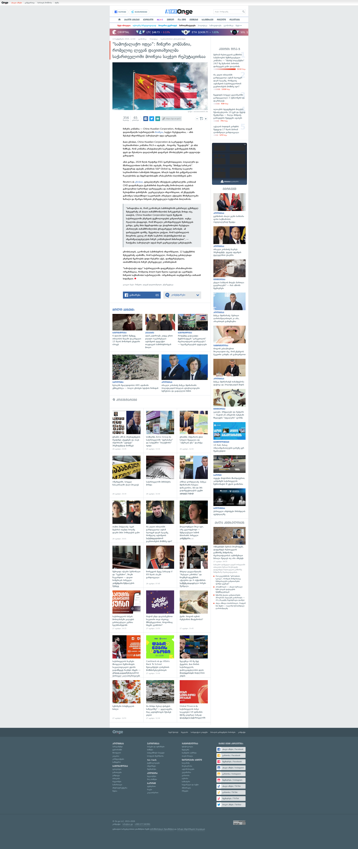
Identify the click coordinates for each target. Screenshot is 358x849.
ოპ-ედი (182, 20)
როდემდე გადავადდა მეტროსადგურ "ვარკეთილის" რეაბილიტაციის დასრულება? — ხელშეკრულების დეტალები (194, 330)
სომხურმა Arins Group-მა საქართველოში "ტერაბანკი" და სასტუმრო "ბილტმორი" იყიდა (160, 430)
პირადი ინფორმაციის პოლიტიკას (191, 829)
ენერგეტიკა (168, 284)
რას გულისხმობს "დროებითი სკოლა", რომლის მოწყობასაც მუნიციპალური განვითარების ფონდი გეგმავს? (228, 580)
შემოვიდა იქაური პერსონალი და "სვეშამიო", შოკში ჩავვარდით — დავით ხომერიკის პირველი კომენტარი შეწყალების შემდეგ (126, 565)
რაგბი (149, 789)
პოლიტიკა (202, 25)
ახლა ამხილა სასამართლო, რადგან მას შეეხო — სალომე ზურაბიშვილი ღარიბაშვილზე (231, 605)
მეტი (238, 25)
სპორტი (151, 783)
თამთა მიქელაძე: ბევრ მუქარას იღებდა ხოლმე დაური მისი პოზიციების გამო (126, 520)
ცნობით (139, 182)
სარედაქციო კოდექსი (199, 732)
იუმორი (185, 778)
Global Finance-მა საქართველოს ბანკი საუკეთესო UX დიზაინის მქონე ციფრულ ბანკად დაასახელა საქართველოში (194, 699)
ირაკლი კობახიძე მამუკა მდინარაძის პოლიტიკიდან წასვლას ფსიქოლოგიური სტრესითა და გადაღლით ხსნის (186, 373)
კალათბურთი (152, 793)
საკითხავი (207, 20)
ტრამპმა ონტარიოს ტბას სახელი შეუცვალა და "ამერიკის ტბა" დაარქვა (194, 430)
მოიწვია (159, 132)
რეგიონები (116, 782)
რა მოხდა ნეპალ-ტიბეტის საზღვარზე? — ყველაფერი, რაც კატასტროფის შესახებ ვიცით (160, 699)
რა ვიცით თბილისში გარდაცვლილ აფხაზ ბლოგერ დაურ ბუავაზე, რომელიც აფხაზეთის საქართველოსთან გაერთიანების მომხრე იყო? (160, 520)
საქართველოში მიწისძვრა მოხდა (160, 475)
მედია (114, 791)
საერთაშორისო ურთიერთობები (173, 39)
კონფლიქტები (118, 759)
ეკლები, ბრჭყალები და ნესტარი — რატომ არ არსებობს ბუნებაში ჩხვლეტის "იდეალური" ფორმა (229, 404)
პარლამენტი (117, 747)
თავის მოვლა (187, 756)
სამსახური (186, 782)
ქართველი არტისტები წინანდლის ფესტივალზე (229, 502)
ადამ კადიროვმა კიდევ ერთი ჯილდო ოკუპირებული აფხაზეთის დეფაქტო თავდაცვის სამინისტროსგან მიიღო (161, 331)
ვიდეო (170, 20)
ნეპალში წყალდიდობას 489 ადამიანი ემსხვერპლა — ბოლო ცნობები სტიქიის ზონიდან (137, 372)
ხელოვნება (151, 776)
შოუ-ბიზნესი (152, 779)
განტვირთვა (30, 3)
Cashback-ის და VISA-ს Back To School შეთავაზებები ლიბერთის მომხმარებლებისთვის (160, 654)
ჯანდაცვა (116, 775)
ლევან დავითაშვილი (152, 284)
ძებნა (57, 3)
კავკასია (115, 756)
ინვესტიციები (140, 12)
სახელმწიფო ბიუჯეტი (155, 753)
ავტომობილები (188, 769)
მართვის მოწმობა (44, 3)
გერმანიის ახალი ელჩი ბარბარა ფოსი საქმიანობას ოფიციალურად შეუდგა (229, 208)
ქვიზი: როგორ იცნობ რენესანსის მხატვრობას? (194, 610)
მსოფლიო (116, 753)
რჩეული (221, 20)
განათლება (117, 772)
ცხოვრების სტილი (192, 760)
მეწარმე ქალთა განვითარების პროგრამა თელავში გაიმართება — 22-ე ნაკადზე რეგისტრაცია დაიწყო (230, 597)
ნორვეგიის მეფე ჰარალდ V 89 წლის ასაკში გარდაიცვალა (160, 565)
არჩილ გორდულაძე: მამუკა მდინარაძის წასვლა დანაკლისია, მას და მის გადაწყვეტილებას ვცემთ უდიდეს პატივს (194, 475)
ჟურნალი (148, 20)
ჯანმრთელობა (190, 743)
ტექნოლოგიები (153, 763)
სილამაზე (185, 763)
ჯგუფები (122, 12)
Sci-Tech (151, 760)
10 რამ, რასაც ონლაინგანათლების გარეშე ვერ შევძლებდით (229, 437)
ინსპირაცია (186, 788)
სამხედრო (116, 762)
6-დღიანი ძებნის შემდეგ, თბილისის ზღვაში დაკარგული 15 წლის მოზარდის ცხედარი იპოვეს (128, 330)
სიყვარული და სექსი (190, 785)
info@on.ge (128, 824)
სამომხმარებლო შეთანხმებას (162, 829)
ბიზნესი (150, 750)
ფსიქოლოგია (187, 747)
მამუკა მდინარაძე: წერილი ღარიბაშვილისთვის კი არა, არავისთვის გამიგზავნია (229, 308)
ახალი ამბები (16, 3)
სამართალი (117, 785)
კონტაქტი (242, 732)
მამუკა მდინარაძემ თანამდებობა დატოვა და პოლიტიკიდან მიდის (229, 372)
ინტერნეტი (151, 766)
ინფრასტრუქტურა (119, 788)
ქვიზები (193, 20)
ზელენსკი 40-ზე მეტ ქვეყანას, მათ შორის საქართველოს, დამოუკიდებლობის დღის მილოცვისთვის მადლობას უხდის (194, 654)
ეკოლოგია (116, 769)
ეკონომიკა (228, 25)
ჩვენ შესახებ (173, 732)
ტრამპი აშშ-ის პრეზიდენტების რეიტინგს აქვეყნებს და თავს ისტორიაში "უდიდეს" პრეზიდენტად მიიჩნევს (126, 430)
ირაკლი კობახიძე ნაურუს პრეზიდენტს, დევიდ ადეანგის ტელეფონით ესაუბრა (229, 241)
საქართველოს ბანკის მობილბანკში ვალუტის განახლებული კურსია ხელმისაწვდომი (126, 610)
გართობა (185, 775)
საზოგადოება (215, 25)
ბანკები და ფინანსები (155, 747)
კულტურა (152, 773)
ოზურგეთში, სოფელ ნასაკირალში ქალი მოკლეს (126, 475)
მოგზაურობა (187, 766)
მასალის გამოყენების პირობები (222, 732)
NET (160, 20)
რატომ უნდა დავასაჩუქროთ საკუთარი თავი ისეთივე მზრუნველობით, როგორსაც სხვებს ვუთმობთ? (160, 610)
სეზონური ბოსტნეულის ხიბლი (126, 699)
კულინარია (186, 772)
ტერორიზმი (117, 750)
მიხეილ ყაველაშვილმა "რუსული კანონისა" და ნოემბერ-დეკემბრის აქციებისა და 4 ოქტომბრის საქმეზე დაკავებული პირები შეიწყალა (194, 565)
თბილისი (116, 778)
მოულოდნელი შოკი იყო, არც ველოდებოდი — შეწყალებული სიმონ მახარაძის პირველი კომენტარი (194, 520)
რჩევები (185, 791)
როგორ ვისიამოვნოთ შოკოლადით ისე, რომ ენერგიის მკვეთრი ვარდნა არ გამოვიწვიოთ (229, 341)
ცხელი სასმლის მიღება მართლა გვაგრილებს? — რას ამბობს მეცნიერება (229, 274)
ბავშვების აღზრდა (189, 753)
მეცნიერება (151, 769)
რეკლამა (234, 20)
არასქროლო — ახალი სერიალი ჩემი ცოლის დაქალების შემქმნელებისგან (229, 589)
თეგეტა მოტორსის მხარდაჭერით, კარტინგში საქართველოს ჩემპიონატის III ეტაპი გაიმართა (229, 470)
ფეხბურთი (151, 786)
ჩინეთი (138, 284)
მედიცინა (185, 750)
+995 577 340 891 (142, 824)
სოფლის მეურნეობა (155, 756)
